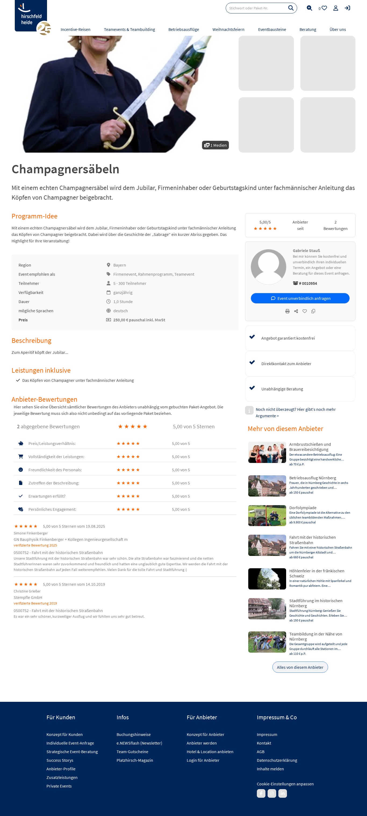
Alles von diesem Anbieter (300, 667)
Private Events (59, 786)
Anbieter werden (202, 743)
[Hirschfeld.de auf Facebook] (261, 793)
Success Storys (59, 760)
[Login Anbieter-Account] (347, 8)
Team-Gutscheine (132, 751)
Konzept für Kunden (64, 734)
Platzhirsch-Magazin (135, 760)
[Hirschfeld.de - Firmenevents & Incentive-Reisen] (31, 15)
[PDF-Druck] (287, 311)
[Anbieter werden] (335, 8)
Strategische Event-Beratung (72, 751)
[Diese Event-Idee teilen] (296, 311)
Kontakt (264, 743)
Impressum (267, 734)
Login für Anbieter (203, 760)
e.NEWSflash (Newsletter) (139, 743)
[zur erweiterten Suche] (309, 8)
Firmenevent (124, 274)
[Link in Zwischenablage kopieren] (313, 311)
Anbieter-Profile (60, 768)
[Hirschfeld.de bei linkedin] (282, 793)
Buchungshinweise (134, 734)
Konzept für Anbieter (205, 734)
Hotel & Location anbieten (210, 751)
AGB (260, 751)
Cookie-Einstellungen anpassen (285, 783)
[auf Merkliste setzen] (304, 311)
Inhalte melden (270, 768)
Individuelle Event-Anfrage (70, 743)
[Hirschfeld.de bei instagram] (272, 793)
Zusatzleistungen (62, 777)
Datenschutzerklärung (277, 760)
